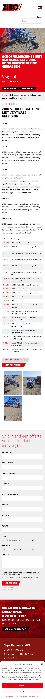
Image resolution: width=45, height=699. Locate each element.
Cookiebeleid (9, 696)
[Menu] (41, 8)
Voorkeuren (22, 691)
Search (39, 17)
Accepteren (22, 685)
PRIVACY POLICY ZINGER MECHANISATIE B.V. (26, 696)
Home (4, 94)
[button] (42, 664)
